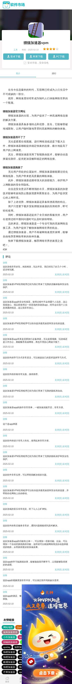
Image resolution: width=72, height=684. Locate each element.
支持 (57, 274)
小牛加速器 (9, 637)
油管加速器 (20, 647)
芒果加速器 (9, 672)
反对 (64, 274)
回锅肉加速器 (10, 642)
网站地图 (8, 627)
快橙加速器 (9, 652)
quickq (6, 647)
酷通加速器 (9, 662)
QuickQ (21, 627)
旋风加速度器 (10, 632)
